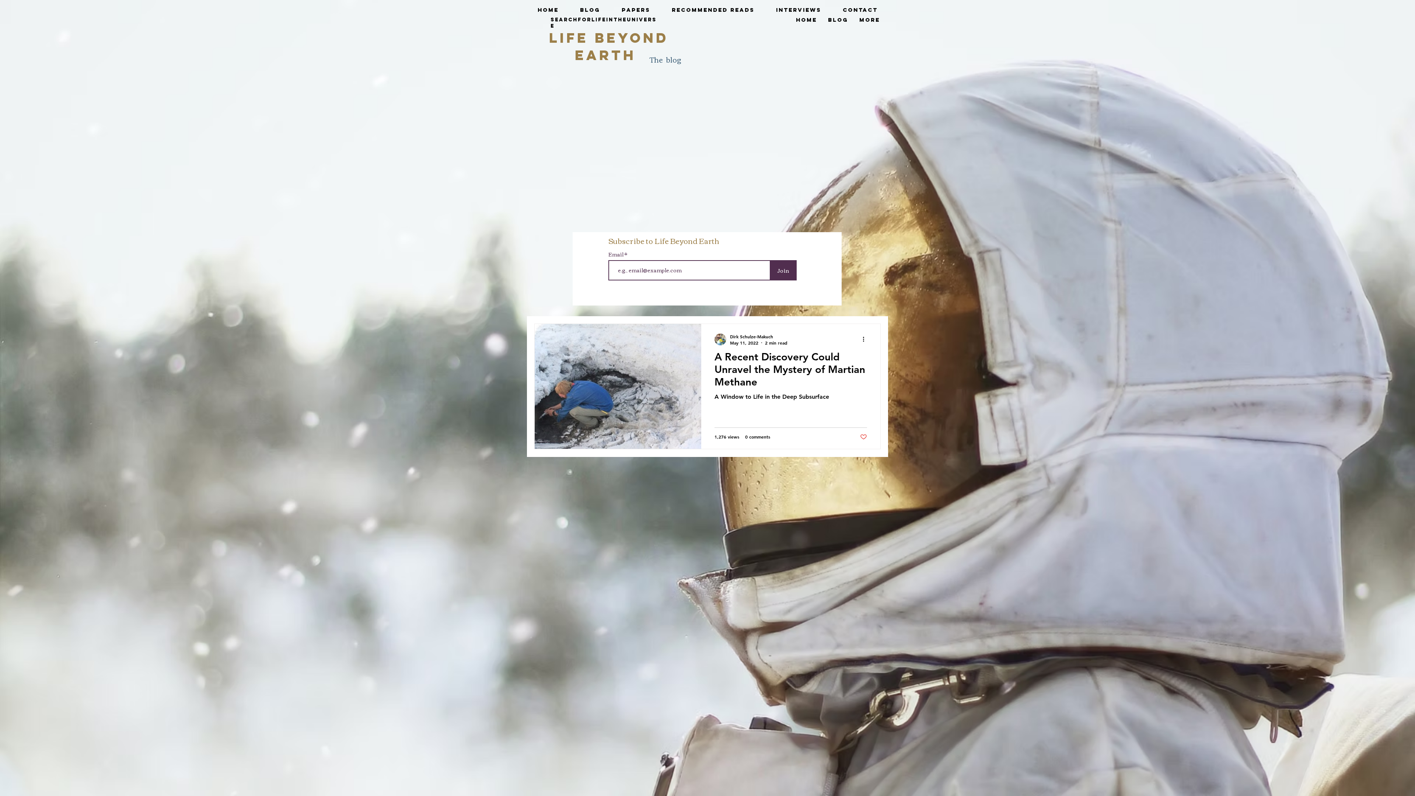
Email (616, 254)
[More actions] (866, 339)
